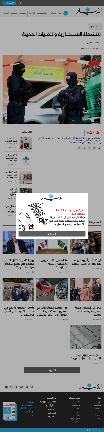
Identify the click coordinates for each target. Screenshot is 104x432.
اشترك (52, 234)
